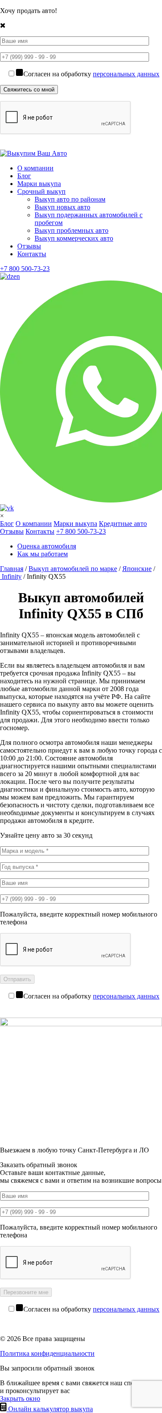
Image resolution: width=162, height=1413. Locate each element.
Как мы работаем (42, 554)
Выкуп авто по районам (70, 199)
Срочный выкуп (41, 191)
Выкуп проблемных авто (71, 230)
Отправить (17, 979)
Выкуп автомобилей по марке (73, 568)
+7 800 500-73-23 (25, 268)
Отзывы (29, 246)
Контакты (31, 254)
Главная (11, 568)
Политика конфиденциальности (47, 1353)
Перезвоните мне (25, 1292)
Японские (137, 568)
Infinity (11, 576)
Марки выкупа (39, 183)
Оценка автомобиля (46, 546)
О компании (35, 168)
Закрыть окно (20, 1398)
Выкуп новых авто (62, 207)
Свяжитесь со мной (28, 89)
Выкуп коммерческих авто (74, 238)
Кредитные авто (123, 523)
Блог (24, 175)
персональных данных (126, 74)
